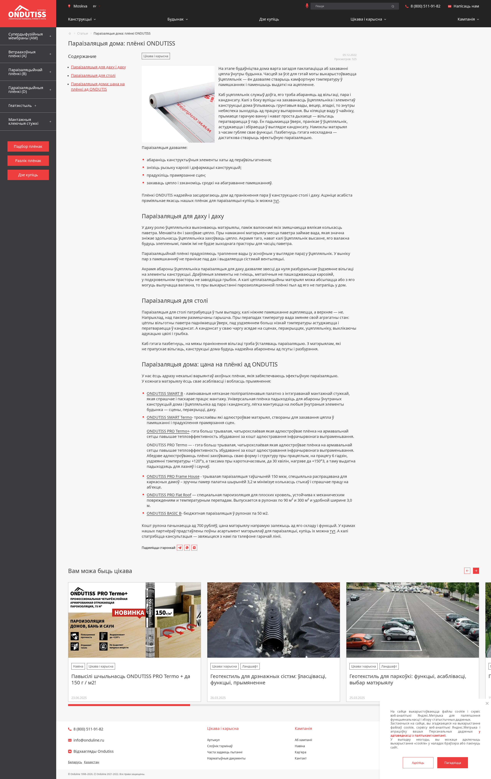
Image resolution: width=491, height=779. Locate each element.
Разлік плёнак (28, 160)
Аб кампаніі (303, 740)
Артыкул (213, 740)
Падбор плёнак (28, 146)
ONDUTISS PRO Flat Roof (169, 494)
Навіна (300, 746)
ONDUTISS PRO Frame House (173, 476)
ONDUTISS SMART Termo (169, 417)
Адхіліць (418, 763)
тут (276, 200)
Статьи (82, 33)
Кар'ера (300, 752)
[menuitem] (82, 19)
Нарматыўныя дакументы (226, 758)
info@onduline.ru (88, 740)
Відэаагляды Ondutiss (93, 751)
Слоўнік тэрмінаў (219, 746)
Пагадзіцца (452, 763)
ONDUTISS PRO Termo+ (168, 431)
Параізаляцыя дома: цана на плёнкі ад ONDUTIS (98, 86)
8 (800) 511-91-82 (425, 6)
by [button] (94, 6)
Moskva (80, 6)
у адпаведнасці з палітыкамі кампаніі (435, 733)
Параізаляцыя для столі (93, 75)
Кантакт (301, 758)
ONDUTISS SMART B (165, 393)
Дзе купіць (269, 19)
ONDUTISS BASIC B (164, 513)
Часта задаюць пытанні (224, 752)
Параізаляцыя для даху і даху (98, 66)
